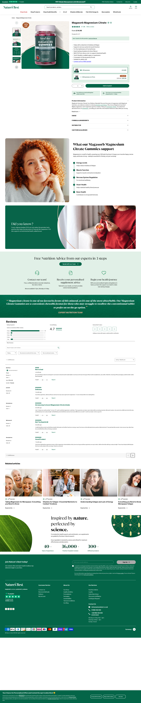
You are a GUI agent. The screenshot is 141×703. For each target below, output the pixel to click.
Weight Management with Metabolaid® (72, 2)
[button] (136, 7)
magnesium (85, 108)
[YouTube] (11, 609)
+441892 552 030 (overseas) (97, 614)
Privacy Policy (72, 697)
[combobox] (70, 7)
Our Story (66, 590)
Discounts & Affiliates (95, 596)
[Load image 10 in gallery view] (17, 32)
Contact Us (119, 2)
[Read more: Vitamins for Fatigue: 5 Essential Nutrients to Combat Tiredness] (61, 483)
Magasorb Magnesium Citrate (23, 18)
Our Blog (66, 603)
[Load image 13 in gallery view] (17, 61)
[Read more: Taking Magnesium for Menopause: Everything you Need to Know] (23, 483)
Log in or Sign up (93, 38)
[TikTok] (13, 609)
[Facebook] (8, 609)
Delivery (40, 594)
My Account (41, 596)
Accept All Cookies (96, 696)
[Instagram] (6, 609)
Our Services (93, 585)
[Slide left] (16, 22)
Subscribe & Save (94, 594)
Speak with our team (69, 264)
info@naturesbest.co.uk (99, 607)
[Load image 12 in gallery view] (17, 51)
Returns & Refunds (43, 592)
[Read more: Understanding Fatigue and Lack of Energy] (99, 483)
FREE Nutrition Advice (107, 2)
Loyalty (135, 2)
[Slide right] (16, 67)
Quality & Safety (68, 592)
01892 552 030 (96, 610)
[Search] (91, 7)
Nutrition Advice (93, 590)
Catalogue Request (94, 598)
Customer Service (44, 585)
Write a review (90, 26)
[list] (73, 489)
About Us (127, 2)
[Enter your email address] (93, 562)
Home (13, 18)
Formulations (67, 594)
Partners (21, 695)
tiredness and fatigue (101, 105)
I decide (120, 696)
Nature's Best (9, 633)
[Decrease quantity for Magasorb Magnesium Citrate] (73, 86)
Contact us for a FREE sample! (82, 61)
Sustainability (67, 598)
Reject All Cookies (108, 696)
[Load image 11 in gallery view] (17, 42)
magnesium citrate (111, 106)
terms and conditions (88, 574)
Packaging (66, 596)
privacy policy (121, 573)
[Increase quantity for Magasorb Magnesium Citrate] (82, 86)
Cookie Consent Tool (53, 698)
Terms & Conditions (69, 601)
